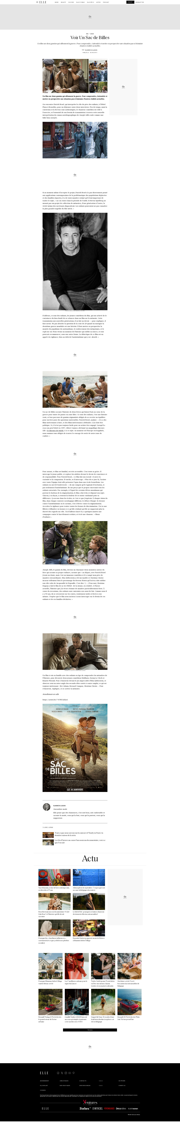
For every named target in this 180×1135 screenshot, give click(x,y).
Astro (98, 2)
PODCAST (106, 2)
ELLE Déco (90, 2)
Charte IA (122, 1085)
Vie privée (122, 1081)
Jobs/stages (64, 1081)
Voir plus (90, 1030)
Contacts (82, 1081)
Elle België (44, 1085)
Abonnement (44, 1081)
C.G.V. (101, 1085)
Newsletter (140, 2)
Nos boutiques (65, 1085)
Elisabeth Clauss (91, 50)
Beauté (63, 2)
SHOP (130, 2)
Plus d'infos (105, 1096)
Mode (57, 2)
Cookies (43, 1090)
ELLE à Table (80, 2)
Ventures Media (84, 1085)
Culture (71, 2)
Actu (90, 859)
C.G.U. (101, 1081)
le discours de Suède (55, 430)
